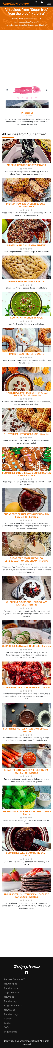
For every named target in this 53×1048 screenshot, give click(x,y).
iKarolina (28, 112)
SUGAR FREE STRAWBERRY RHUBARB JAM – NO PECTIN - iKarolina (26, 771)
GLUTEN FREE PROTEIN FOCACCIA (26, 281)
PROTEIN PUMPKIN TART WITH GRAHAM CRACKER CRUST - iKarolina (27, 394)
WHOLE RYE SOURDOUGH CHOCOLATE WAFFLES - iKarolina (26, 603)
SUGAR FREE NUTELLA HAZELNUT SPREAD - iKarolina (26, 730)
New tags (9, 996)
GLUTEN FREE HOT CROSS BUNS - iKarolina (26, 434)
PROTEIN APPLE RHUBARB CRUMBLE (26, 245)
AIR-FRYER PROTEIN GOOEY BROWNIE (26, 165)
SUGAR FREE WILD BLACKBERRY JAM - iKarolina (26, 854)
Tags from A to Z (13, 992)
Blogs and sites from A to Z (29, 18)
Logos (7, 1023)
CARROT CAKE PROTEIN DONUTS (26, 354)
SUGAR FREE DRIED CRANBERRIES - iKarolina (26, 687)
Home (14, 18)
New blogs (9, 1009)
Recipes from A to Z (14, 979)
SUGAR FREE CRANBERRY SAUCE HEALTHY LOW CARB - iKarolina (26, 515)
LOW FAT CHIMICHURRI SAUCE (26, 317)
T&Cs (6, 1027)
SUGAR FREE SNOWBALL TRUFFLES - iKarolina (26, 646)
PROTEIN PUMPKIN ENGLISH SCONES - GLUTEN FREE (26, 205)
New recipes (10, 983)
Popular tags (10, 1001)
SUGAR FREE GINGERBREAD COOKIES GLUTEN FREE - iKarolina (26, 474)
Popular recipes (12, 988)
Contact (8, 1018)
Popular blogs (11, 1014)
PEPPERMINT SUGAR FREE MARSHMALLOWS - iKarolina (26, 812)
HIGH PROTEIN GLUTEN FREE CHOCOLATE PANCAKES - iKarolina (26, 895)
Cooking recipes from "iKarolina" (25, 22)
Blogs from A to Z (13, 1005)
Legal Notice (10, 1031)
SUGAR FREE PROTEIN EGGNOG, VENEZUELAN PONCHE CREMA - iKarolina (27, 559)
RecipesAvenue (15, 3)
